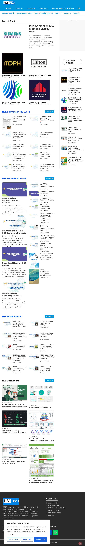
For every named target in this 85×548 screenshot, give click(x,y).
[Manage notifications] (80, 543)
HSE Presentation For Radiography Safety (46, 346)
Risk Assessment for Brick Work (46, 133)
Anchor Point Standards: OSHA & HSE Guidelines (75, 139)
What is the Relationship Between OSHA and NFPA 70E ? (75, 148)
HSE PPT (58, 13)
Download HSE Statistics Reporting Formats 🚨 (47, 119)
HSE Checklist (53, 503)
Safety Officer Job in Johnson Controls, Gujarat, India (13, 103)
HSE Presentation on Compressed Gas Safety (46, 335)
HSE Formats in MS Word (43, 13)
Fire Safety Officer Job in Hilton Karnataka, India (41, 76)
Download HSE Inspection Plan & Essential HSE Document (19, 135)
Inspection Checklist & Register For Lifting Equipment (47, 227)
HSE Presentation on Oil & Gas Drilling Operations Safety (20, 335)
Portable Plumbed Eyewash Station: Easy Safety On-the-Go (75, 160)
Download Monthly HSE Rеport (14, 264)
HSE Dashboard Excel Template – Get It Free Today (41, 440)
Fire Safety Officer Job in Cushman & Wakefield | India (39, 103)
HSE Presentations (12, 316)
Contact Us (31, 8)
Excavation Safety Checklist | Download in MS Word (19, 119)
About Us (19, 8)
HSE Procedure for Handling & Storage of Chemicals (47, 166)
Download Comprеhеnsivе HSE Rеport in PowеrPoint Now (19, 323)
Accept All (40, 539)
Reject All (27, 539)
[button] (79, 8)
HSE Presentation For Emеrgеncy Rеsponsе (19, 368)
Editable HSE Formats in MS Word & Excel (45, 154)
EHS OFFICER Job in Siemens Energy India (41, 29)
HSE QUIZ (67, 13)
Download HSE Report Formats (18, 145)
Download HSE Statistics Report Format (10, 200)
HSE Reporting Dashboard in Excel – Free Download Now (41, 481)
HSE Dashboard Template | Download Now (13, 462)
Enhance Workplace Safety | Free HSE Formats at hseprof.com (20, 155)
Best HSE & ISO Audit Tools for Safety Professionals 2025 (14, 406)
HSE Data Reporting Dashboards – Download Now (14, 432)
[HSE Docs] (9, 3)
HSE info (51, 515)
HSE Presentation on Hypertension (19, 346)
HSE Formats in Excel (24, 13)
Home (8, 8)
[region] (27, 532)
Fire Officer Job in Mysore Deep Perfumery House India (14, 76)
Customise (13, 539)
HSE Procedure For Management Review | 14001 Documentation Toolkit (47, 216)
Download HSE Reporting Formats (12, 294)
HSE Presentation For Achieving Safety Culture (46, 368)
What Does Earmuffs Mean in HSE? (74, 129)
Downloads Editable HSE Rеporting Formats (14, 232)
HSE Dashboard (8, 13)
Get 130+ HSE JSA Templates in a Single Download (46, 255)
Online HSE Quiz (54, 510)
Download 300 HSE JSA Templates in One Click (46, 246)
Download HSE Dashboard (40, 407)
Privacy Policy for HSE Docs (63, 8)
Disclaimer (44, 8)
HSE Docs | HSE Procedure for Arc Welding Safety (19, 166)
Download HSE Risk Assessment (46, 145)
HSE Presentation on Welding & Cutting (46, 323)
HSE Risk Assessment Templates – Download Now (45, 272)
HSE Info (76, 13)
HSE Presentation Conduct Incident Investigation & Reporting (19, 357)
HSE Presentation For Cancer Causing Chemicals (47, 356)
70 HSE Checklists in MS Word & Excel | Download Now (47, 237)
